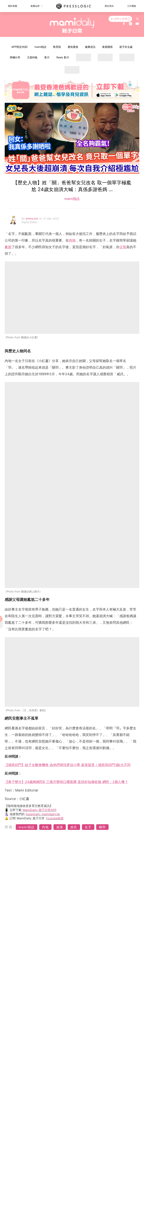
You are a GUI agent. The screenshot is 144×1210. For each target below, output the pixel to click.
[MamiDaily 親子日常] (72, 25)
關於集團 (12, 6)
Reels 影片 (62, 57)
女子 (88, 827)
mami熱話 (40, 46)
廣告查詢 (109, 6)
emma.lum (32, 218)
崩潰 (59, 827)
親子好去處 (126, 46)
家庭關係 (107, 46)
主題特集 (32, 57)
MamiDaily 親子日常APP (39, 810)
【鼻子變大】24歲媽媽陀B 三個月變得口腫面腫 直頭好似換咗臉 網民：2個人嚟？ (66, 782)
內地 (72, 240)
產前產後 (73, 46)
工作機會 (131, 6)
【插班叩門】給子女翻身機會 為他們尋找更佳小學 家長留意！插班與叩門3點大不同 (67, 765)
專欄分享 (15, 57)
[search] (137, 19)
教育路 (57, 46)
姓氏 (73, 827)
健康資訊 (90, 46)
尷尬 (8, 247)
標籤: (10, 827)
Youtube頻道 (55, 818)
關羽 (102, 827)
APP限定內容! (19, 46)
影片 (47, 57)
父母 (122, 247)
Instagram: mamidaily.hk (43, 814)
